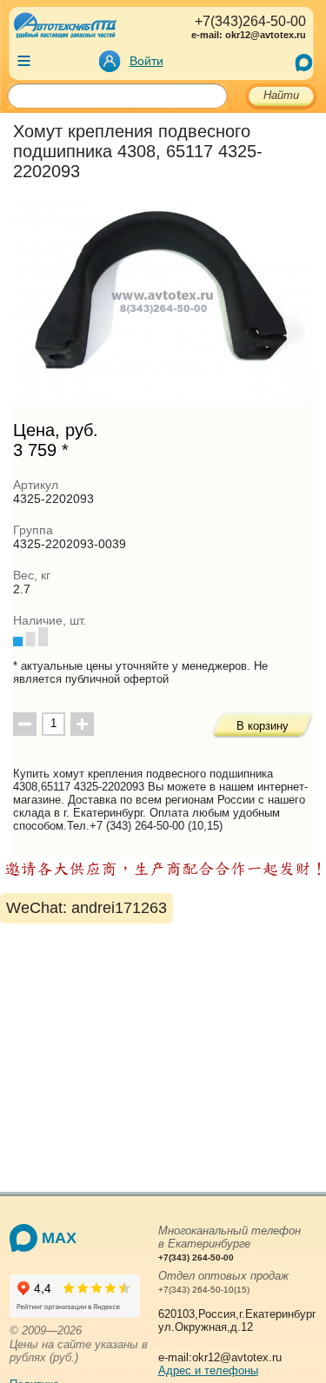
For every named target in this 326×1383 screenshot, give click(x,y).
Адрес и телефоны (208, 1370)
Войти (146, 61)
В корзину (262, 725)
